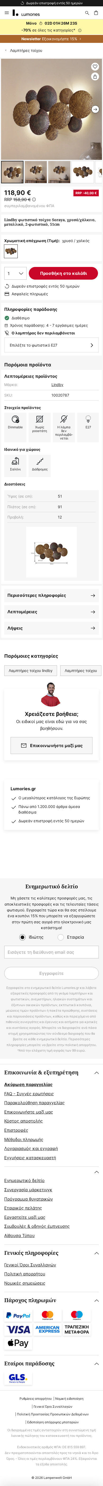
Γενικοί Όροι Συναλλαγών (30, 1265)
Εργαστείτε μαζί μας (24, 1217)
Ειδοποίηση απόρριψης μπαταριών (53, 1422)
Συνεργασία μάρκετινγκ (28, 1190)
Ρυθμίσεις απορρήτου (36, 1398)
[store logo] (29, 12)
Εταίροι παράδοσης (29, 1363)
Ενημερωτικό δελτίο (24, 1180)
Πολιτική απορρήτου (24, 1274)
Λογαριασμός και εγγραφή (31, 1148)
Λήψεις (15, 628)
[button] (12, 172)
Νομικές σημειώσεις (24, 1283)
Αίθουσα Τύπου (19, 1235)
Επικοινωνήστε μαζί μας (28, 1112)
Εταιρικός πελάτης (23, 1208)
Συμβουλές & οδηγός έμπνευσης (37, 1226)
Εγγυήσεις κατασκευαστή (30, 1158)
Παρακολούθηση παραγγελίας (34, 1103)
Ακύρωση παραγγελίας (28, 1084)
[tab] (51, 1115)
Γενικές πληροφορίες (31, 1253)
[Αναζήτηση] (87, 12)
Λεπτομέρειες (22, 611)
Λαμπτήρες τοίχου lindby (31, 670)
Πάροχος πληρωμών (30, 1300)
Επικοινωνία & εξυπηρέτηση (41, 1072)
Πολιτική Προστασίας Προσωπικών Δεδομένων (53, 1414)
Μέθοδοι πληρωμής (23, 1139)
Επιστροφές (16, 1130)
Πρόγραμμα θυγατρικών (28, 1199)
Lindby (57, 384)
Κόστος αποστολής (23, 1121)
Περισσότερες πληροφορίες (36, 595)
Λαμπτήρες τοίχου (26, 50)
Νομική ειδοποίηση (69, 1398)
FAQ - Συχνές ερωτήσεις (29, 1094)
